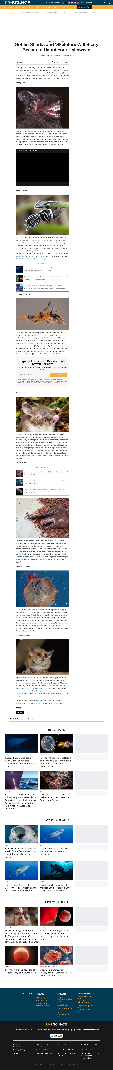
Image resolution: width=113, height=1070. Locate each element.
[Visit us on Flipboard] (75, 3)
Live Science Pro (97, 12)
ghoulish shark (21, 554)
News (73, 55)
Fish (56, 41)
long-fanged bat (24, 131)
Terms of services (39, 379)
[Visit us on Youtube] (72, 3)
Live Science (59, 703)
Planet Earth (47, 7)
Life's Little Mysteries (42, 998)
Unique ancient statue (81, 12)
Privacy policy (19, 1050)
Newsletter (65, 62)
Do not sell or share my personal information (90, 1056)
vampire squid (26, 612)
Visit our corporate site (90, 1030)
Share (20, 62)
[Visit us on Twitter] (66, 3)
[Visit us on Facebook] (63, 3)
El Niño (66, 12)
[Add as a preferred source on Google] (56, 1036)
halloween (20, 712)
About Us (62, 1044)
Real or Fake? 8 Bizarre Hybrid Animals (30, 259)
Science (37, 7)
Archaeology (20, 7)
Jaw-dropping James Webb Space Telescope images (64, 999)
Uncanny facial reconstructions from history (63, 1014)
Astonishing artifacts (42, 1006)
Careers (16, 1053)
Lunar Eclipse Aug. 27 (52, 12)
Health (29, 7)
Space (56, 7)
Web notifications (88, 1050)
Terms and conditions (90, 1044)
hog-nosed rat (21, 440)
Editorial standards (43, 1053)
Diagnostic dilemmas (42, 1003)
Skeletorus (27, 243)
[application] (42, 167)
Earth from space (41, 1000)
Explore (73, 7)
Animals (11, 7)
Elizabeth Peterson (46, 55)
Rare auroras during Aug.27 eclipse (29, 12)
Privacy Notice (21, 381)
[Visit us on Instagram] (69, 3)
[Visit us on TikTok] (78, 3)
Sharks (62, 41)
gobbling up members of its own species (30, 688)
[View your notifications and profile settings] (104, 2)
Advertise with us (66, 1050)
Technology (64, 7)
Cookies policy (41, 1050)
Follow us (56, 62)
